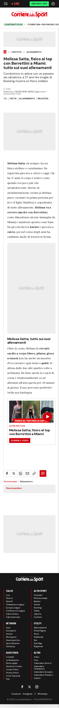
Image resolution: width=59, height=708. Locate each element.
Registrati (38, 646)
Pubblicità (38, 637)
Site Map (38, 643)
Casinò (37, 678)
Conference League (15, 610)
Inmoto (9, 634)
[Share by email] (27, 473)
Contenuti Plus (13, 24)
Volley (36, 610)
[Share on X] (13, 473)
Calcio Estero (12, 614)
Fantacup (10, 646)
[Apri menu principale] (5, 4)
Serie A (9, 598)
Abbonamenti (40, 627)
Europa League (13, 607)
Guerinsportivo (13, 640)
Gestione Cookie (14, 666)
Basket (37, 601)
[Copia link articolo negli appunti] (34, 473)
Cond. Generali (13, 676)
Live (16, 3)
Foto (36, 660)
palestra (43, 98)
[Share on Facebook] (7, 473)
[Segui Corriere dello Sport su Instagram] (37, 687)
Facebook (16, 694)
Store (36, 634)
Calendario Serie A (42, 663)
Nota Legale (11, 663)
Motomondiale (40, 598)
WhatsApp (43, 694)
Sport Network (13, 643)
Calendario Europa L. (43, 672)
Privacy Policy (12, 672)
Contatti (10, 657)
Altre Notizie (17, 426)
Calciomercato (13, 617)
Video (36, 657)
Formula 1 (38, 595)
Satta (13, 98)
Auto (8, 627)
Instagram (27, 694)
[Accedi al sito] (53, 4)
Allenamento (34, 52)
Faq (8, 679)
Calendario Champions (39, 667)
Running (38, 607)
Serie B (9, 601)
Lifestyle (16, 52)
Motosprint (11, 637)
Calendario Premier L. (44, 675)
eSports (37, 614)
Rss (35, 640)
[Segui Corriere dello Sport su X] (29, 687)
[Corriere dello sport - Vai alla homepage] (29, 14)
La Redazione (12, 660)
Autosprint (11, 630)
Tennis (37, 604)
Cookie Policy (12, 669)
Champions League (15, 604)
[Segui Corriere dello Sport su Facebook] (22, 687)
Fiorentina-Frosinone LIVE (43, 24)
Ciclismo (38, 617)
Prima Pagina (40, 630)
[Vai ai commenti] (43, 473)
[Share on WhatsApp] (20, 473)
